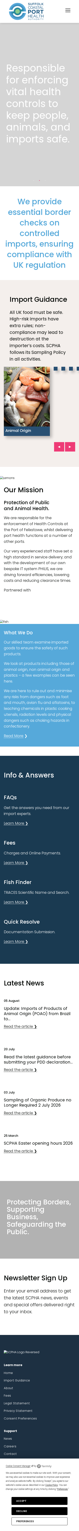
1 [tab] (34, 180)
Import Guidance (17, 1380)
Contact (10, 1454)
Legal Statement (17, 1403)
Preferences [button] (62, 1489)
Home (8, 1373)
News (8, 1439)
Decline (21, 1511)
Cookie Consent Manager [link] (18, 1466)
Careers (10, 1446)
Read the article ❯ (20, 1026)
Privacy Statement (18, 1411)
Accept (21, 1501)
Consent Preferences (20, 1418)
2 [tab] (39, 180)
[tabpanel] (39, 104)
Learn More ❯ (16, 823)
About (8, 1388)
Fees (7, 1396)
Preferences (25, 1521)
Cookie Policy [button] (51, 1485)
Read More (13, 735)
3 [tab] (45, 180)
